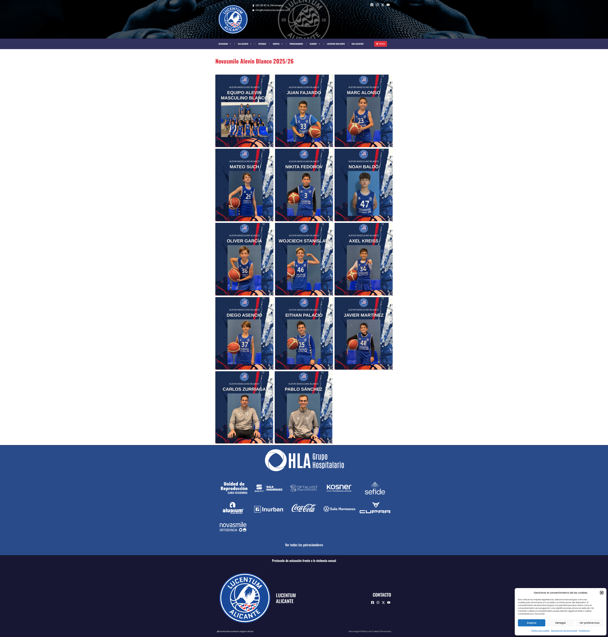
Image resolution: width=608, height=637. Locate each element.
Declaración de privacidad (564, 630)
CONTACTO (382, 594)
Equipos (276, 43)
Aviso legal (354, 631)
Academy (313, 43)
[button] (601, 592)
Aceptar (532, 622)
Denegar (560, 622)
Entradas (262, 43)
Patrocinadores (296, 43)
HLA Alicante (243, 43)
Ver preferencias (590, 622)
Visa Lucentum (357, 43)
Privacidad (385, 631)
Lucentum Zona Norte (336, 43)
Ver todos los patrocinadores (304, 544)
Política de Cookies (370, 631)
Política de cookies (540, 630)
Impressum (584, 630)
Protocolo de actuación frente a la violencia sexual (304, 560)
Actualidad (223, 43)
